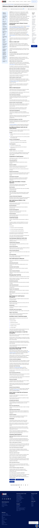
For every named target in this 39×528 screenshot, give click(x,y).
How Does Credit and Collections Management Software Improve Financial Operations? (34, 40)
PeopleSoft (32, 498)
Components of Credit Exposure (5, 26)
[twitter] (4, 499)
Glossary (3, 523)
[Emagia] (4, 1)
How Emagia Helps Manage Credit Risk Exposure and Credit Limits (4, 53)
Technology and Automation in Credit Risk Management (5, 50)
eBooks (3, 518)
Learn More (12, 479)
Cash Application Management (20, 498)
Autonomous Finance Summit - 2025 (6, 515)
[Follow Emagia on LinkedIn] (23, 9)
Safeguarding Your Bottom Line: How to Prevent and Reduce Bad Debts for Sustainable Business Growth (34, 22)
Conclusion (4, 59)
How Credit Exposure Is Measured (4, 40)
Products (10, 1)
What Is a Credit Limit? (5, 19)
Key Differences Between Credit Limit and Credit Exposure (5, 24)
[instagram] (10, 499)
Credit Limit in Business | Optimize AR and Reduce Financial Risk (34, 35)
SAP (31, 495)
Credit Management (18, 495)
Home (3, 4)
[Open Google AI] (25, 485)
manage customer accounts (15, 81)
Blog (2, 516)
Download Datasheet (19, 479)
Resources (17, 1)
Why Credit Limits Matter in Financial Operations (5, 29)
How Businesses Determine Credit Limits (5, 37)
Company (25, 1)
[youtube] (8, 499)
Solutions (13, 1)
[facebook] (2, 499)
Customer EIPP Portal (18, 499)
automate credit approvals (18, 367)
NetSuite (32, 497)
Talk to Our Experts (34, 46)
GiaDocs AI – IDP (18, 510)
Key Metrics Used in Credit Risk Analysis (5, 47)
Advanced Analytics (18, 500)
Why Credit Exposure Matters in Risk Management (5, 32)
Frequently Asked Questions (5, 61)
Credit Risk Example (4, 34)
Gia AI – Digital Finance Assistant (20, 508)
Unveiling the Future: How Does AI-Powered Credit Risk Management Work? (34, 29)
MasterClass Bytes (4, 522)
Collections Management (19, 496)
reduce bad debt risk (17, 389)
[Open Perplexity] (23, 485)
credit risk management (13, 124)
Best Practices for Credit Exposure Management (5, 44)
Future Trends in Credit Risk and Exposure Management (5, 57)
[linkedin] (6, 499)
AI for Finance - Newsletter (5, 514)
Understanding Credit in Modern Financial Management (5, 16)
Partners (32, 504)
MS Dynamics (32, 499)
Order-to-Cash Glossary (11, 4)
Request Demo (34, 1)
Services (21, 1)
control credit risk (12, 64)
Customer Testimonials (4, 524)
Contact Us (29, 1)
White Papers (3, 517)
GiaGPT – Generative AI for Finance (20, 509)
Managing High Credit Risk (4, 42)
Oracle (32, 496)
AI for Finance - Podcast (5, 513)
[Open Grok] (27, 485)
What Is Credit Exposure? (4, 21)
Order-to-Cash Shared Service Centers (34, 17)
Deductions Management (19, 497)
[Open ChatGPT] (21, 485)
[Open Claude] (19, 487)
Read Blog (11, 481)
